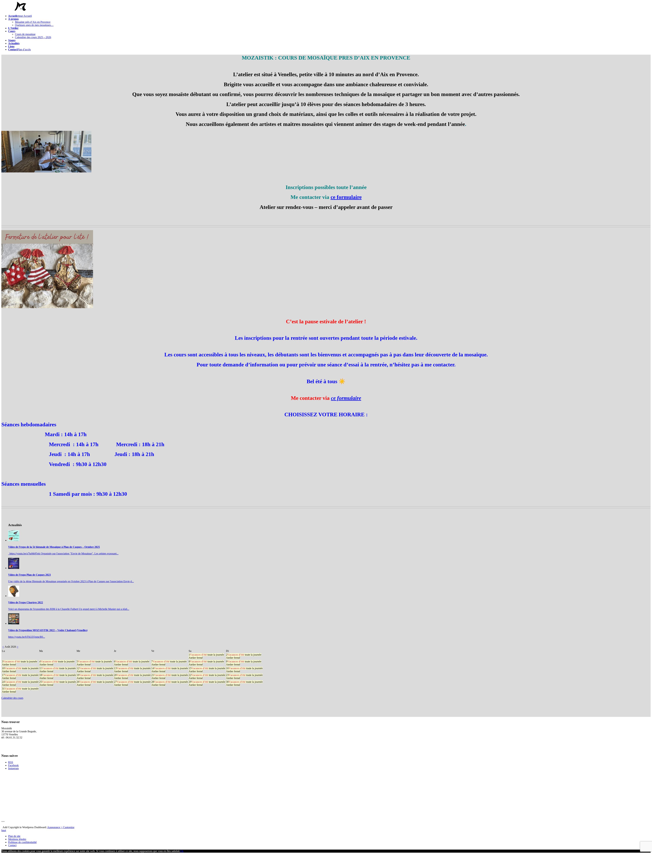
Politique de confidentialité (22, 842)
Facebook (13, 765)
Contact (12, 845)
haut (3, 830)
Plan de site (14, 836)
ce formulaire (346, 398)
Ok (182, 851)
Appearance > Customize (60, 827)
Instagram (13, 768)
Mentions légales (17, 839)
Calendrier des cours (12, 698)
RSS (10, 762)
